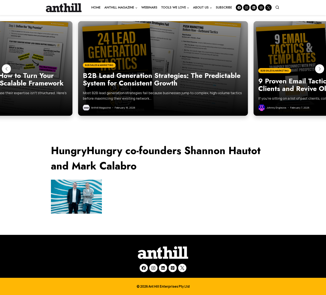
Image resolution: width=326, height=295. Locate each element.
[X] (182, 268)
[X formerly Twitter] (268, 7)
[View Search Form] (277, 7)
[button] (6, 68)
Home (96, 7)
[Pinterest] (261, 7)
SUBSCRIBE (224, 7)
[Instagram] (246, 7)
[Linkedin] (254, 7)
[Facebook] (239, 7)
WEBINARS (149, 7)
